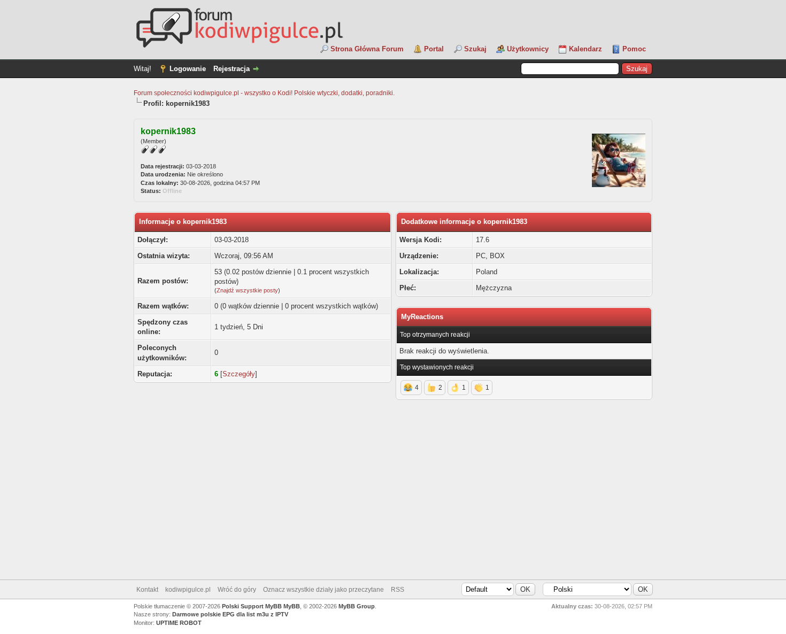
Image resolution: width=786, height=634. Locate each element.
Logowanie (187, 69)
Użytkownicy (528, 49)
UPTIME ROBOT (179, 623)
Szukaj (475, 49)
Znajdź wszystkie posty (247, 290)
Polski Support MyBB (252, 606)
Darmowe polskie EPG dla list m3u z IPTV (230, 614)
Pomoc (634, 49)
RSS (397, 589)
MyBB (291, 606)
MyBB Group (356, 606)
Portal (434, 49)
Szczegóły (238, 374)
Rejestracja (231, 69)
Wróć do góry (237, 589)
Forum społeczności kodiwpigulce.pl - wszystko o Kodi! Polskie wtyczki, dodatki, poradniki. (264, 93)
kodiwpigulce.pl (188, 589)
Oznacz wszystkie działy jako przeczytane (323, 589)
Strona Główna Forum (367, 49)
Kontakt (147, 589)
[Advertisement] (393, 494)
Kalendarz (585, 49)
